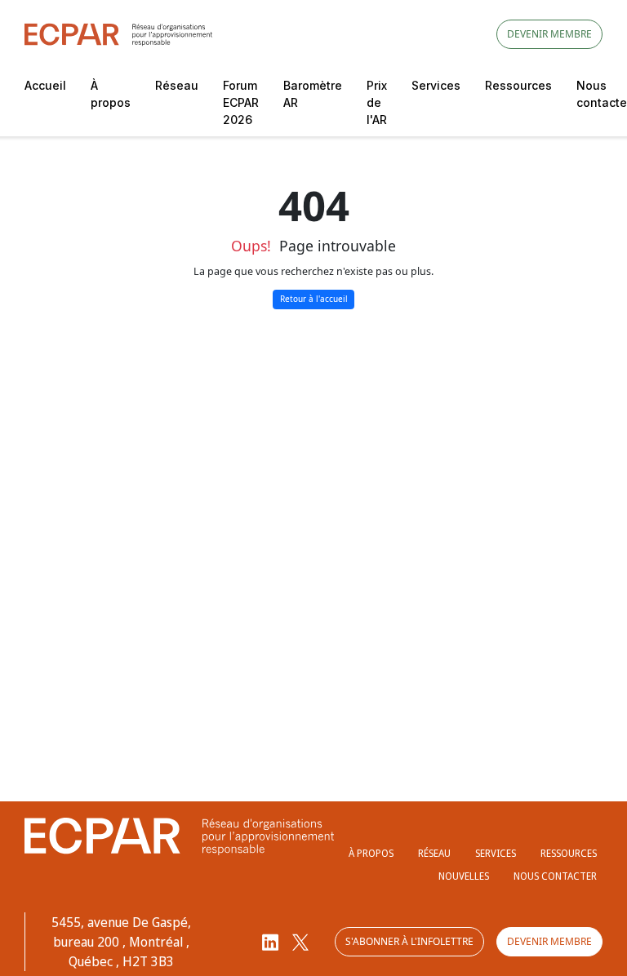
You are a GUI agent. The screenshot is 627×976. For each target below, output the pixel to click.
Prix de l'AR (377, 102)
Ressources (518, 85)
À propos (111, 93)
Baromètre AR (312, 93)
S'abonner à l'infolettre (409, 941)
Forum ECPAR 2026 (241, 102)
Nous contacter (555, 876)
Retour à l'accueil (314, 298)
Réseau (176, 85)
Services (435, 85)
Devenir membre (549, 34)
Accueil (45, 85)
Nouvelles (463, 876)
